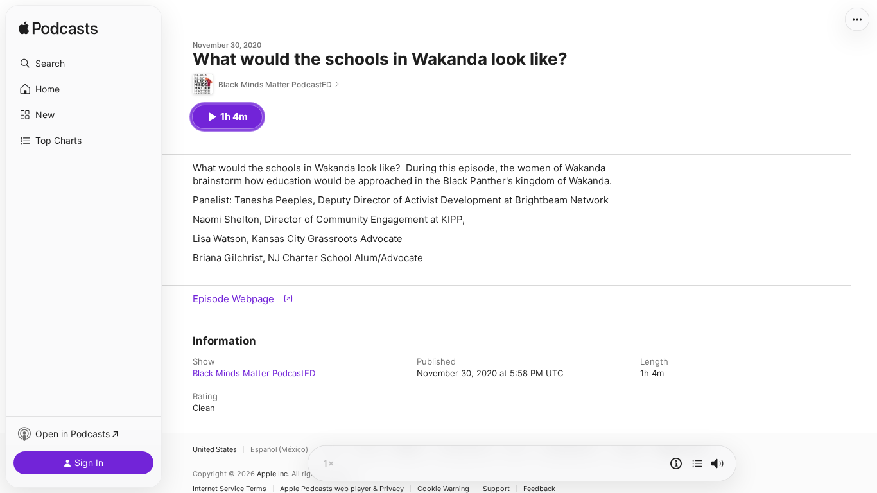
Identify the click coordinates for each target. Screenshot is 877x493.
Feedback (539, 488)
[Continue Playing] (697, 463)
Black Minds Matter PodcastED (254, 373)
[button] (83, 63)
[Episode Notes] (676, 463)
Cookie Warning (443, 488)
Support (496, 488)
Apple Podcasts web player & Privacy (342, 488)
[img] (58, 28)
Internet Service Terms (229, 488)
